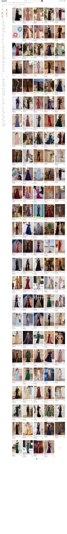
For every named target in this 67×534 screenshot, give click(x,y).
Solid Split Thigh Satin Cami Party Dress (48, 345)
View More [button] (4, 71)
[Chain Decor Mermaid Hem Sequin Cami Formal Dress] (39, 282)
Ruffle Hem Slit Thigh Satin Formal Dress (16, 436)
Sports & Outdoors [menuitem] (23, 2)
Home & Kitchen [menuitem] (10, 2)
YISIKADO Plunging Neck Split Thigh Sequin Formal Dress (39, 436)
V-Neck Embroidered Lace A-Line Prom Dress (28, 400)
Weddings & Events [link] (10, 4)
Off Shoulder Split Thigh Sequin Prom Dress (60, 436)
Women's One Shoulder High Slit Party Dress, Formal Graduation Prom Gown (17, 308)
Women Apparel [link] (5, 4)
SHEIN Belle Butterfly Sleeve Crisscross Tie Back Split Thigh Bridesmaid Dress (60, 56)
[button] (6, 8)
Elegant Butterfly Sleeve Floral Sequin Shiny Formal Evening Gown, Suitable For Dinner (60, 363)
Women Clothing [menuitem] (29, 2)
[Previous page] (35, 458)
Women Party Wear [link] (15, 4)
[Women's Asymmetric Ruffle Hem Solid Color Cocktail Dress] (17, 446)
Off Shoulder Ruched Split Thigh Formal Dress (60, 218)
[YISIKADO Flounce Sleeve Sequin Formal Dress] (60, 228)
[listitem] (17, 15)
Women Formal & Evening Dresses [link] (22, 4)
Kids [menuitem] (26, 2)
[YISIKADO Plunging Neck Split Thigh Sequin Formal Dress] (39, 428)
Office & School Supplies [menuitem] (18, 2)
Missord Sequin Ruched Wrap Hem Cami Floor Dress (28, 436)
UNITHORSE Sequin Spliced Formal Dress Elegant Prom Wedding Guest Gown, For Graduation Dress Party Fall (60, 128)
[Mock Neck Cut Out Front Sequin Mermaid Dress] (17, 392)
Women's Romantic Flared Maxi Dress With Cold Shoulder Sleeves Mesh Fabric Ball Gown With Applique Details (17, 345)
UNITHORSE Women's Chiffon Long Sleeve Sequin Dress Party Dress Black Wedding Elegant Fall (60, 39)
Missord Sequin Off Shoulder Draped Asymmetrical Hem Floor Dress (17, 290)
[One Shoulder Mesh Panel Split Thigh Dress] (60, 319)
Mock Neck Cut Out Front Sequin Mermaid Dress (17, 400)
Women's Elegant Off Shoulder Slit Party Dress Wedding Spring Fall (49, 308)
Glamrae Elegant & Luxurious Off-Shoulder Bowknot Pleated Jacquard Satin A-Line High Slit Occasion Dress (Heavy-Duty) (39, 308)
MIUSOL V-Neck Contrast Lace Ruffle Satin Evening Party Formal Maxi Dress (49, 454)
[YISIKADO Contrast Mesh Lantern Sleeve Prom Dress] (39, 264)
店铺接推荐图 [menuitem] (13, 2)
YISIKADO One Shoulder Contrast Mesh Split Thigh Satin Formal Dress (39, 345)
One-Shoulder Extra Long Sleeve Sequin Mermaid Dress (60, 308)
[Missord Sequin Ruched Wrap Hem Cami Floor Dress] (28, 428)
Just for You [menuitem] (6, 2)
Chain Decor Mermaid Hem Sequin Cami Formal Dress (39, 290)
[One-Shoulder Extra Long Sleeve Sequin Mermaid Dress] (60, 301)
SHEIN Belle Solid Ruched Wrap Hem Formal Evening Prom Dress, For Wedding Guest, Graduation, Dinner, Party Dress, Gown (49, 235)
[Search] (42, 1)
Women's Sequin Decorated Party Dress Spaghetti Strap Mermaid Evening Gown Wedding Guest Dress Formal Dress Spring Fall (60, 163)
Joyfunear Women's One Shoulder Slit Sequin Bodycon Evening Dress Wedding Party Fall (17, 110)
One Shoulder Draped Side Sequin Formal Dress (60, 399)
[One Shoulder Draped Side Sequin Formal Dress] (60, 392)
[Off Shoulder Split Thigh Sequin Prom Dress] (60, 428)
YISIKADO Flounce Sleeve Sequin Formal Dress (60, 235)
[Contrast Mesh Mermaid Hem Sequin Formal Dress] (28, 337)
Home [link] (2, 4)
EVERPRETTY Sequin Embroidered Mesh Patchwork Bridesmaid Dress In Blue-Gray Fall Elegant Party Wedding (17, 128)
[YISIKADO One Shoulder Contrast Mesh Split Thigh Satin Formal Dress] (39, 337)
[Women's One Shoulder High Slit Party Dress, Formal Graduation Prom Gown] (17, 301)
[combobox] (15, 6)
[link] (28, 21)
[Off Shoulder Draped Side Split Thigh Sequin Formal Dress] (28, 282)
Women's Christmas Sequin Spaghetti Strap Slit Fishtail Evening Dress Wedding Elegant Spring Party (39, 110)
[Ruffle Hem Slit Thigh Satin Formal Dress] (17, 428)
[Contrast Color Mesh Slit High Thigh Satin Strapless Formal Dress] (17, 85)
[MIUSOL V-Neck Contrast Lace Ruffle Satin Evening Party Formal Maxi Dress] (49, 446)
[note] (14, 23)
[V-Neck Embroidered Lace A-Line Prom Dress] (28, 392)
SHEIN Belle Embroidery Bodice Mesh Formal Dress (17, 326)
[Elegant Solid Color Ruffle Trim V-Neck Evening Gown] (28, 374)
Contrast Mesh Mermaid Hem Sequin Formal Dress (28, 345)
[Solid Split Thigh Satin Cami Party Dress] (49, 337)
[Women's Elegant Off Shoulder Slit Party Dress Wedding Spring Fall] (49, 301)
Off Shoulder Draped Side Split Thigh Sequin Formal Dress (28, 290)
